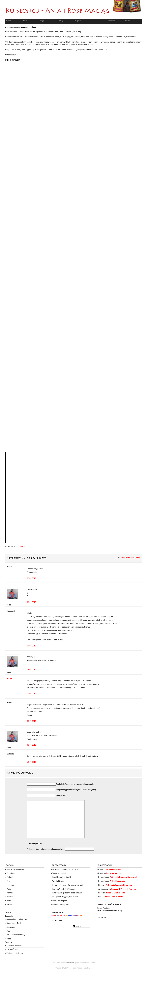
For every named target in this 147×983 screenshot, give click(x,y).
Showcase (10, 927)
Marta (9, 679)
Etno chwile (20, 547)
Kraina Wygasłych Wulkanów (63, 889)
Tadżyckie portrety (59, 873)
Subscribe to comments (130, 557)
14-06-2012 (31, 670)
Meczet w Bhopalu (59, 901)
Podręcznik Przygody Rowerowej (65, 897)
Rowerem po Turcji (13, 923)
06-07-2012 (31, 745)
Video (8, 939)
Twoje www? (61, 795)
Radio (8, 901)
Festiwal (9, 877)
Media (8, 889)
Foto (8, 881)
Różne (9, 905)
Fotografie (77, 21)
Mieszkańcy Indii (12, 949)
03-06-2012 (31, 578)
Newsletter (111, 21)
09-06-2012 (31, 646)
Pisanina (9, 893)
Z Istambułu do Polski (14, 953)
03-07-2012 (31, 721)
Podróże (9, 897)
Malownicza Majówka (60, 905)
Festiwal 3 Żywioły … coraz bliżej (65, 869)
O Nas (8, 21)
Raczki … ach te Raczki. (61, 877)
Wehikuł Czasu (58, 881)
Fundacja (60, 21)
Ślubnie (9, 931)
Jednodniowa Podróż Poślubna (18, 919)
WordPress (69, 963)
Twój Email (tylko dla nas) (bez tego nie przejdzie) (76, 790)
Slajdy (42, 21)
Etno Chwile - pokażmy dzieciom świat (67, 893)
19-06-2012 (31, 694)
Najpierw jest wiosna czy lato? (52, 849)
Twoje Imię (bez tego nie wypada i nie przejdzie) (75, 784)
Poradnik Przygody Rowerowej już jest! (67, 885)
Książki (25, 21)
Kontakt (127, 21)
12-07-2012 (31, 762)
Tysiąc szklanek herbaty (15, 935)
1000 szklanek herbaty (15, 869)
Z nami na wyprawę (14, 945)
